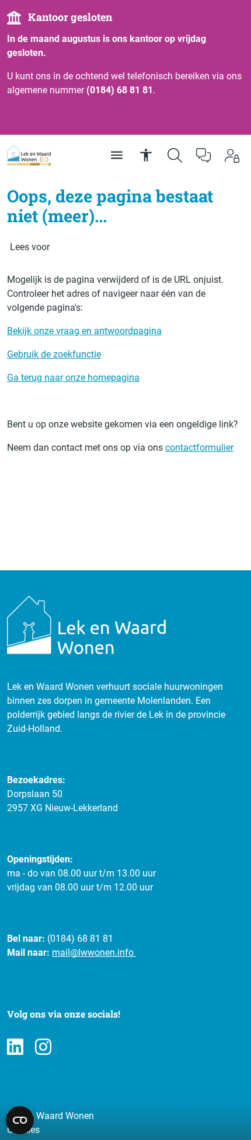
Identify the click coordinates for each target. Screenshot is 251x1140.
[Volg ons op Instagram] (43, 1047)
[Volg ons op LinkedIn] (15, 1047)
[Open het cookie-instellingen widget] (20, 1120)
